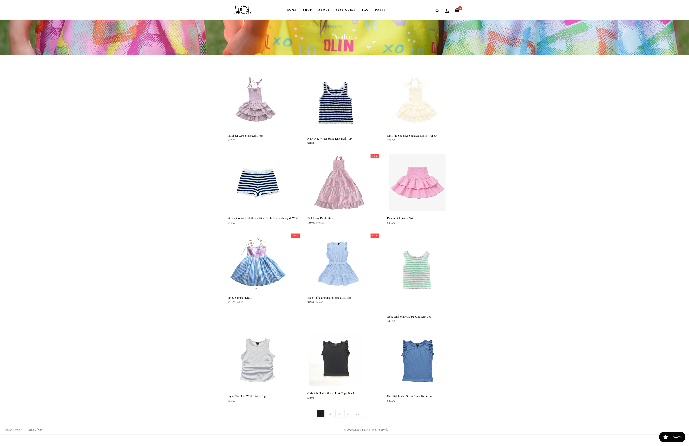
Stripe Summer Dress (240, 297)
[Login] (447, 10)
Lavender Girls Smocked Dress (245, 135)
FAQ (365, 9)
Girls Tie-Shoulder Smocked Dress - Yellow (412, 135)
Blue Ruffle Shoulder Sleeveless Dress (329, 297)
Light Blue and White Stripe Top (247, 396)
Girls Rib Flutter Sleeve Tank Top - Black (331, 393)
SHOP (307, 9)
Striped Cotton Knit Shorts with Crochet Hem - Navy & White (263, 218)
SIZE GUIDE (346, 9)
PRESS (380, 9)
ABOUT (324, 9)
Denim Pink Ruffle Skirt (400, 218)
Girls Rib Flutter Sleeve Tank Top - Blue (410, 396)
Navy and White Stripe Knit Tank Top (329, 138)
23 (357, 413)
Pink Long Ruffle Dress (320, 218)
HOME (292, 9)
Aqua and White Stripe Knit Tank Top (409, 316)
